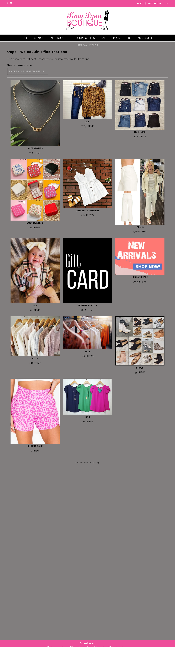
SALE (104, 38)
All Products (59, 38)
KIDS (128, 38)
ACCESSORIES (146, 38)
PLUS (116, 38)
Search (39, 38)
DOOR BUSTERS (85, 38)
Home (24, 38)
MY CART (156, 3)
